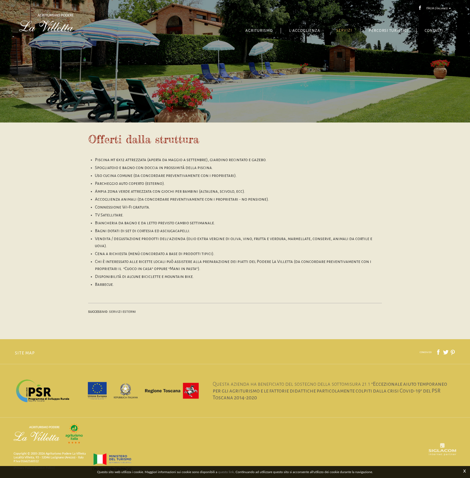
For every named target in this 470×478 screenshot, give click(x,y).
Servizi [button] (344, 30)
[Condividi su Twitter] (446, 352)
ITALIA (437, 8)
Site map (25, 353)
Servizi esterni (122, 312)
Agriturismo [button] (259, 31)
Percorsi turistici (388, 31)
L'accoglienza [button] (304, 31)
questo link (226, 472)
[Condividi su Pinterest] (453, 352)
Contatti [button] (434, 31)
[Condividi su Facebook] (438, 352)
